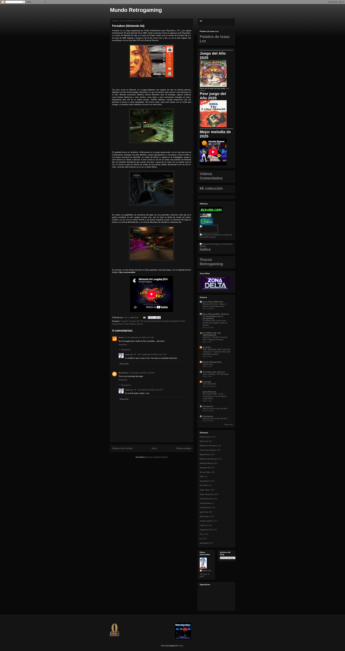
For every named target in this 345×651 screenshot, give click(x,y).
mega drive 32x (206, 530)
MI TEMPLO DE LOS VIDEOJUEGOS (212, 334)
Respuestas (126, 350)
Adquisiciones (205, 437)
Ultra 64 (140, 324)
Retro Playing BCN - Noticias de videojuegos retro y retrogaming (216, 316)
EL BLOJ (207, 347)
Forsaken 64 (134, 321)
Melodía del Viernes (208, 459)
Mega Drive (205, 454)
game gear (204, 516)
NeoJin (121, 337)
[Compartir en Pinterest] (159, 317)
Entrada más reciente (122, 448)
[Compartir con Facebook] (157, 317)
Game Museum (209, 392)
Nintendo (165, 321)
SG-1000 (203, 485)
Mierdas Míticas (206, 463)
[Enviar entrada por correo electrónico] (144, 317)
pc (201, 538)
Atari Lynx (204, 441)
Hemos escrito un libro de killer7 (215, 409)
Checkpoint (208, 406)
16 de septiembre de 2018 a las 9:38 (139, 337)
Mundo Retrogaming (136, 10)
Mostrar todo (229, 424)
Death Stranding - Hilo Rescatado (216, 374)
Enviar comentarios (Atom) (157, 457)
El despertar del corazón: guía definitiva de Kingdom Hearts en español (215, 323)
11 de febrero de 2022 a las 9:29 (141, 373)
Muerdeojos (123, 373)
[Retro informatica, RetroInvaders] (183, 639)
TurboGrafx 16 (206, 499)
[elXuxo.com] (211, 212)
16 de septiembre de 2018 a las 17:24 (151, 354)
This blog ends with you (214, 372)
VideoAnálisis (205, 503)
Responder (123, 345)
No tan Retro (205, 472)
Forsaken (124, 321)
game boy (204, 512)
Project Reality (129, 324)
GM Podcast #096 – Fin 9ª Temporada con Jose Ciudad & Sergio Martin (215, 396)
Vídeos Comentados (211, 176)
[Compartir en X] (154, 317)
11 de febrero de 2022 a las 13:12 (150, 390)
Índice (205, 249)
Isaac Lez (129, 354)
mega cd (203, 525)
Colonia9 (207, 382)
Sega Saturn (205, 490)
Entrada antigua (183, 448)
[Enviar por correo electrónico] (149, 317)
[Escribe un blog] (151, 317)
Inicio (154, 448)
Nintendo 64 (174, 321)
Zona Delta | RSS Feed (213, 302)
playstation (204, 543)
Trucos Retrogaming (211, 262)
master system (206, 521)
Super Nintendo (206, 494)
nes (201, 534)
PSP (201, 477)
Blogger (180, 646)
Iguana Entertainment (152, 321)
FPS (141, 321)
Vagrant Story (208, 364)
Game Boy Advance (208, 450)
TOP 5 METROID (209, 384)
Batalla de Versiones (208, 445)
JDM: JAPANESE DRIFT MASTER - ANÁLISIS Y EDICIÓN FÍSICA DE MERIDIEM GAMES (216, 352)
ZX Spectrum (205, 507)
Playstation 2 (205, 481)
